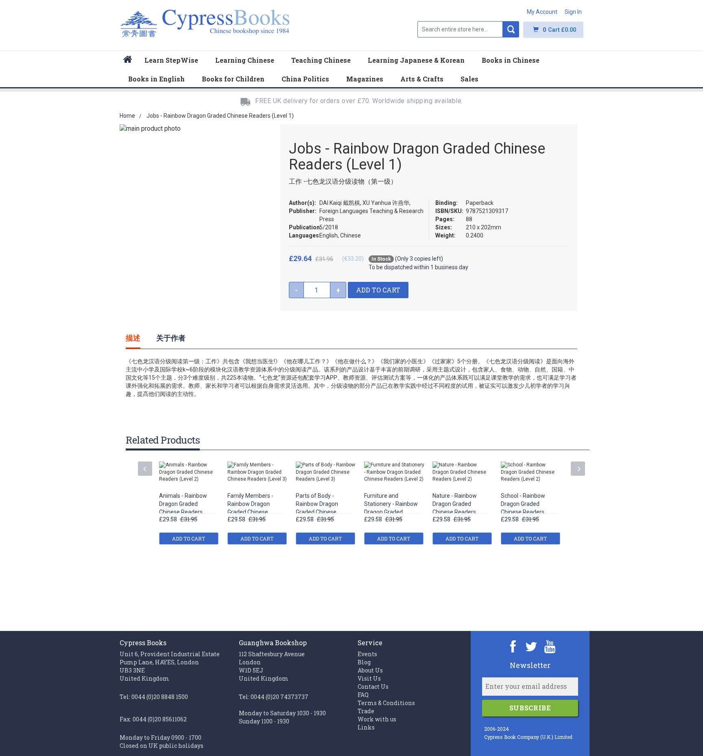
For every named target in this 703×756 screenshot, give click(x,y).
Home (127, 115)
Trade (366, 711)
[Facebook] (513, 646)
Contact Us (373, 686)
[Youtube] (550, 646)
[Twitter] (531, 646)
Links (366, 727)
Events (367, 654)
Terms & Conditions (386, 703)
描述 (133, 338)
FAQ (363, 695)
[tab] (141, 337)
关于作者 (171, 338)
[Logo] (205, 27)
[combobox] (460, 29)
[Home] (128, 60)
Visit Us (369, 678)
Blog (364, 662)
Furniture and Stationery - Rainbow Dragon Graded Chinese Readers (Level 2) (391, 512)
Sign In (573, 12)
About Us (370, 670)
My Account (542, 12)
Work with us (377, 719)
